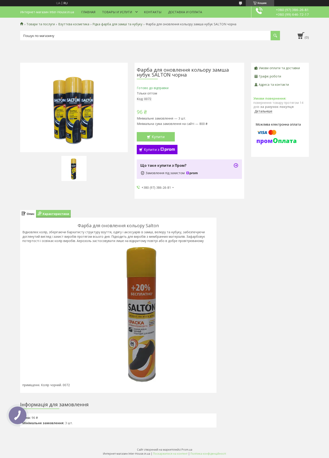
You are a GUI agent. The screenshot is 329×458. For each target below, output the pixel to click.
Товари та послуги (40, 24)
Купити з (151, 149)
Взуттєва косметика (73, 24)
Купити (158, 136)
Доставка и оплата (185, 12)
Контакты (152, 12)
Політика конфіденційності (208, 454)
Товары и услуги (117, 12)
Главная (88, 12)
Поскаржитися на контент (170, 454)
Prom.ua (187, 450)
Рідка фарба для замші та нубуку (117, 24)
